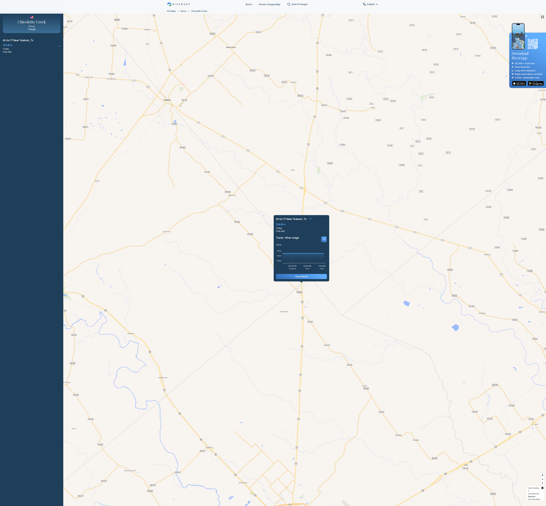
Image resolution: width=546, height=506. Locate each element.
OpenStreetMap (534, 499)
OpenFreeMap (533, 488)
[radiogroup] (324, 239)
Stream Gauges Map (269, 4)
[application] (301, 258)
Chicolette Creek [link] (199, 11)
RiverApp (171, 11)
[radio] (323, 239)
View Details (301, 276)
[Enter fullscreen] (542, 17)
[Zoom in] (542, 475)
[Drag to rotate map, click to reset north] (542, 483)
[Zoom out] (542, 479)
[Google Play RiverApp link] (536, 83)
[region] (273, 253)
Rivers (249, 4)
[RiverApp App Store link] (519, 83)
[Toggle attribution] (542, 488)
